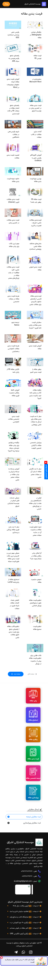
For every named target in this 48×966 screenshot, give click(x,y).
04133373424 (26, 871)
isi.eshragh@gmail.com (23, 881)
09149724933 (27, 876)
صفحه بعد (16, 674)
